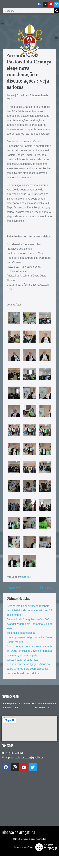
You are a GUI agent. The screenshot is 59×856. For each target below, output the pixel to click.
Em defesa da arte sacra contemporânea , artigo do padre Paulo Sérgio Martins (29, 637)
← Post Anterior (12, 587)
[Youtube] (50, 4)
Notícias (26, 576)
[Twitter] (56, 4)
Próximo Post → (46, 587)
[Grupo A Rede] (45, 847)
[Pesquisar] (56, 10)
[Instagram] (45, 4)
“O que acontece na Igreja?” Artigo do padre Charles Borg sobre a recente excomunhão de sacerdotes (28, 668)
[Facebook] (39, 4)
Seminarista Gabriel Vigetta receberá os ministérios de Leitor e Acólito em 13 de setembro (29, 610)
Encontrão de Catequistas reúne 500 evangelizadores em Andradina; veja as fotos (29, 624)
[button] (2, 22)
